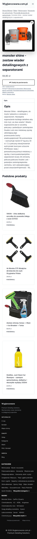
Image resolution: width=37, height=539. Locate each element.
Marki (3, 444)
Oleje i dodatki (28, 484)
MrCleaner (20, 506)
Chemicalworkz (7, 502)
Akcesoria (19, 471)
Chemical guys (7, 516)
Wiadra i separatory (8, 92)
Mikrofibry (5, 488)
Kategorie (5, 441)
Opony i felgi (17, 484)
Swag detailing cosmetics (10, 509)
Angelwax (25, 502)
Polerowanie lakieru (8, 471)
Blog (3, 457)
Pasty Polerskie (27, 488)
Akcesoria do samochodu (15, 88)
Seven (15, 512)
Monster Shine (11, 94)
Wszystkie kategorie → (21, 491)
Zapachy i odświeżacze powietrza (22, 481)
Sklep (3, 437)
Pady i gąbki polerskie (25, 478)
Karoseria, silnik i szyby (23, 474)
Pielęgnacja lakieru (8, 474)
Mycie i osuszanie (7, 90)
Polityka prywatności (13, 520)
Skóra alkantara (7, 484)
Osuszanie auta (15, 488)
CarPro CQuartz (18, 499)
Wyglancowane (8, 403)
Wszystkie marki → (19, 516)
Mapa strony (6, 428)
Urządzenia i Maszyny (9, 478)
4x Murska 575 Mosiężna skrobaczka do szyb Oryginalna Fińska (16, 270)
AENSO (21, 512)
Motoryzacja (27, 88)
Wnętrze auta (28, 471)
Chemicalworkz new (8, 506)
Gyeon (22, 509)
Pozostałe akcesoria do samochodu (23, 90)
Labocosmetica (7, 512)
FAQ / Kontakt (6, 448)
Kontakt (4, 425)
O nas (3, 421)
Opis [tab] (5, 100)
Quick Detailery (7, 491)
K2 (14, 502)
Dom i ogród (6, 481)
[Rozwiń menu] (33, 3)
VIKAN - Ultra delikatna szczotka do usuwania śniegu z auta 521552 (18, 216)
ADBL (19, 502)
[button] (32, 22)
